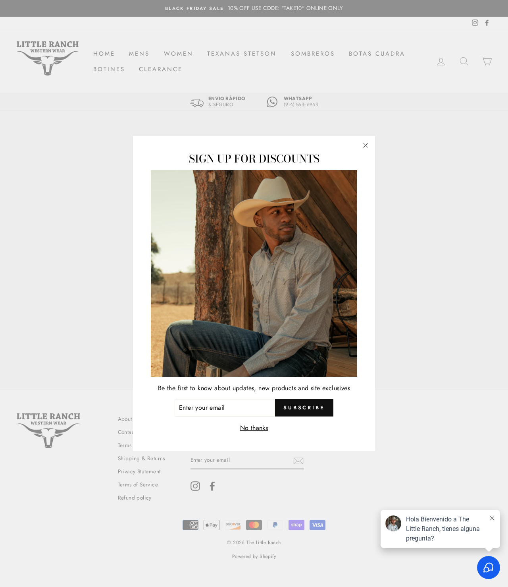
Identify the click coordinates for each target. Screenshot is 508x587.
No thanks (254, 427)
